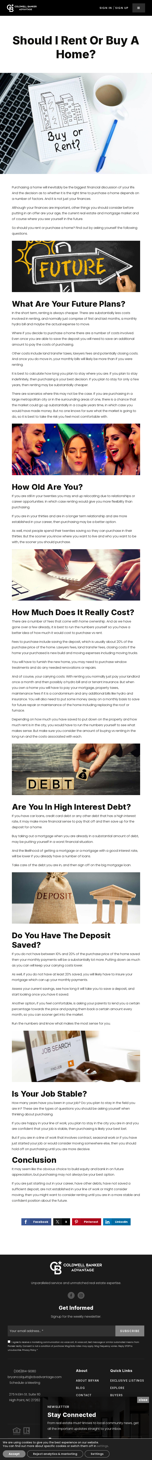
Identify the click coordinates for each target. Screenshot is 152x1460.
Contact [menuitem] (84, 1395)
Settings (97, 1454)
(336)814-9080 (25, 1371)
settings (102, 1446)
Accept (14, 1454)
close (143, 1400)
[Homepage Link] (22, 7)
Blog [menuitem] (80, 1387)
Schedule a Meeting (25, 1382)
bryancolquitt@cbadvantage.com (35, 1377)
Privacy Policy (29, 1350)
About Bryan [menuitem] (87, 1380)
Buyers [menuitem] (116, 1395)
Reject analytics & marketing (55, 1454)
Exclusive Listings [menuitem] (127, 1380)
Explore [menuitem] (117, 1387)
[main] (76, 635)
